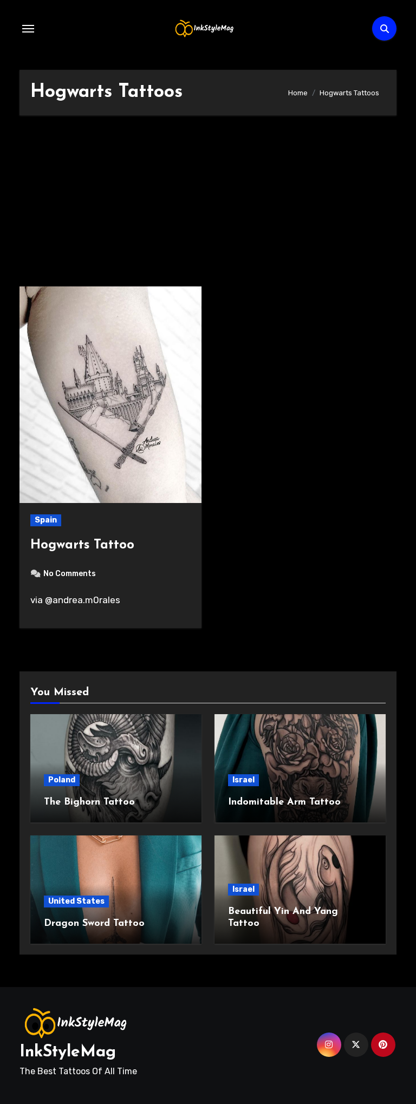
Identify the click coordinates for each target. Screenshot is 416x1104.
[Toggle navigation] (28, 28)
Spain (46, 520)
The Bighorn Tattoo (89, 802)
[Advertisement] (209, 206)
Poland (61, 780)
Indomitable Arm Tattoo (284, 802)
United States (76, 901)
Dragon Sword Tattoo (94, 924)
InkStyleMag (68, 1052)
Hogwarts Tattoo (82, 545)
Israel (243, 780)
